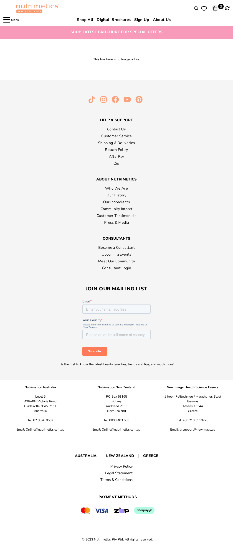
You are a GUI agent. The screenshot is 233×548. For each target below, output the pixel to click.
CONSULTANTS (116, 238)
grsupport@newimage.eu (197, 429)
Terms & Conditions (116, 479)
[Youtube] (127, 99)
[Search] (196, 8)
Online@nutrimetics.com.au (45, 429)
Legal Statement (119, 473)
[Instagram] (103, 99)
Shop (85, 19)
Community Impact (116, 208)
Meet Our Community (116, 261)
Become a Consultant (116, 247)
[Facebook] (115, 99)
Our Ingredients (116, 202)
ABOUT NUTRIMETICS (116, 179)
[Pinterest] (139, 99)
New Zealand (120, 455)
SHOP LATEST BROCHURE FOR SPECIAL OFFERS (117, 32)
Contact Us (116, 129)
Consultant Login (116, 268)
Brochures (114, 19)
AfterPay (116, 156)
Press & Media (116, 222)
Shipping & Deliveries (116, 142)
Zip (116, 163)
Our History (116, 195)
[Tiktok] (91, 99)
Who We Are (116, 188)
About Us (162, 19)
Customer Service (116, 136)
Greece (150, 455)
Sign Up (141, 19)
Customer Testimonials (116, 215)
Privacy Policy (121, 466)
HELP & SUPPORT (116, 120)
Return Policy (116, 149)
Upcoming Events (117, 254)
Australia (86, 455)
